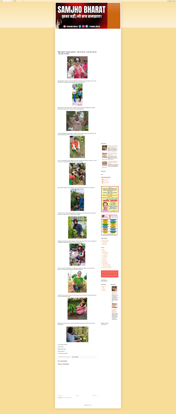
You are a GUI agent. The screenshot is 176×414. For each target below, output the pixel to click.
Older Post (95, 395)
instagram (104, 290)
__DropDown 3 (105, 256)
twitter (103, 287)
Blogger (90, 405)
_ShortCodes (104, 257)
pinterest (103, 289)
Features (103, 250)
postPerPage (104, 244)
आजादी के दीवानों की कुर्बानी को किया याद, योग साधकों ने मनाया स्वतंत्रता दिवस (112, 154)
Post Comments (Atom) (67, 397)
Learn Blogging (105, 262)
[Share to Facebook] (76, 357)
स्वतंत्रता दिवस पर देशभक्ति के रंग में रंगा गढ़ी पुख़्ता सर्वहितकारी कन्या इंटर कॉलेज (113, 162)
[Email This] (72, 357)
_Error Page (104, 260)
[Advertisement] (88, 38)
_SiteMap (104, 259)
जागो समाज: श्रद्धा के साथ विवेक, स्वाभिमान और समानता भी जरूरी (112, 146)
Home (77, 395)
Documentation (105, 263)
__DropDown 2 (105, 255)
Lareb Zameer (106, 179)
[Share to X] (75, 357)
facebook (104, 286)
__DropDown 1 (105, 253)
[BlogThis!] (73, 357)
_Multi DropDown (105, 252)
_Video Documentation (106, 266)
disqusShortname (105, 240)
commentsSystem (105, 241)
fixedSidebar (104, 242)
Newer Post (60, 395)
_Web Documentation (106, 264)
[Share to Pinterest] (77, 357)
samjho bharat (106, 182)
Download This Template (106, 267)
